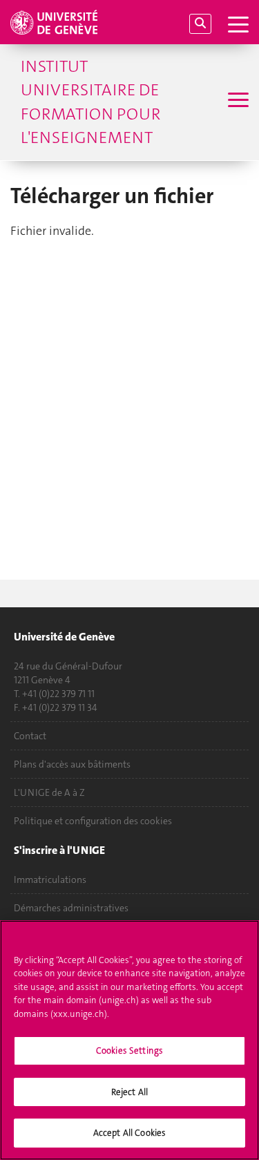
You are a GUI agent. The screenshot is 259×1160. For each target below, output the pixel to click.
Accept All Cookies (129, 1133)
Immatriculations (50, 879)
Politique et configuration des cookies (93, 821)
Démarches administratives (71, 908)
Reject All (129, 1092)
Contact (30, 736)
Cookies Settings (129, 1050)
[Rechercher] (200, 24)
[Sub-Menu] (236, 101)
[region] (129, 1040)
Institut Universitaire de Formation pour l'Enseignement (90, 102)
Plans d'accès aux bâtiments (72, 764)
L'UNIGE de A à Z (49, 792)
